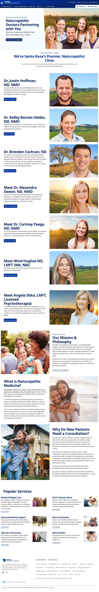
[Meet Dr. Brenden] (74, 161)
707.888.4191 (42, 560)
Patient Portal (50, 6)
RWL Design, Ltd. (51, 587)
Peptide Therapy (92, 6)
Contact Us (85, 2)
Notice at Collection (21, 581)
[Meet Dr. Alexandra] (74, 196)
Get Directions (53, 560)
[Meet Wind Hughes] (74, 267)
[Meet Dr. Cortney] (74, 232)
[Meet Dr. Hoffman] (74, 89)
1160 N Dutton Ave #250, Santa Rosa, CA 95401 (59, 578)
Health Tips (32, 6)
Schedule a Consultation (14, 40)
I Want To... (40, 6)
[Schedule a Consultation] (25, 352)
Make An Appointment (20, 6)
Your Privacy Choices (10, 581)
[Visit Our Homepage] (10, 2)
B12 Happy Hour (81, 6)
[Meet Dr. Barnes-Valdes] (74, 125)
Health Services (6, 6)
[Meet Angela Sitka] (74, 307)
